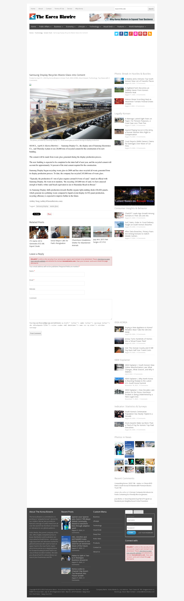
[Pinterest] (145, 34)
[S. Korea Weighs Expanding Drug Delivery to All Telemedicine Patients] (119, 468)
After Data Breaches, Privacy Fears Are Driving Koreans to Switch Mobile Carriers (139, 233)
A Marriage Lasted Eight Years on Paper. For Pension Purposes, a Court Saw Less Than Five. (138, 120)
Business (57, 26)
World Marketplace (136, 26)
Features (120, 26)
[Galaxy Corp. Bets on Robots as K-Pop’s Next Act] (139, 462)
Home (33, 9)
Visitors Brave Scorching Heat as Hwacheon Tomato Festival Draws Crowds (139, 101)
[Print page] (70, 85)
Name (32, 271)
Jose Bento (118, 499)
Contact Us (97, 547)
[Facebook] (121, 34)
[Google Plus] (131, 34)
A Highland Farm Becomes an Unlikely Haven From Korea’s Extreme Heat (137, 90)
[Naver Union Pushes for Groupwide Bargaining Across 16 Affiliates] (139, 469)
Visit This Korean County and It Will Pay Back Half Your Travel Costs (139, 349)
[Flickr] (136, 34)
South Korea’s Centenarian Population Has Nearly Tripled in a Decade (139, 413)
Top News (101, 78)
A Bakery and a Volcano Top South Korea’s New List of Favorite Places (139, 80)
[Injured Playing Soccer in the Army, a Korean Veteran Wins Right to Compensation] (119, 131)
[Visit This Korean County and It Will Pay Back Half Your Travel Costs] (119, 350)
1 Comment (143, 399)
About (40, 9)
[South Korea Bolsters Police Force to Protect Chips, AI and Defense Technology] (150, 469)
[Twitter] (117, 34)
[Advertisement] (70, 53)
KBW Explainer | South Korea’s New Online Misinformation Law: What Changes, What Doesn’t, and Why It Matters (139, 368)
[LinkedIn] (126, 34)
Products (96, 543)
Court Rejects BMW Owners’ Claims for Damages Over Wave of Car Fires (139, 143)
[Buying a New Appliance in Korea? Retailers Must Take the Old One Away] (119, 329)
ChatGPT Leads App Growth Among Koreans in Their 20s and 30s (139, 214)
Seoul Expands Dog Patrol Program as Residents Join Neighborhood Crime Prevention (133, 500)
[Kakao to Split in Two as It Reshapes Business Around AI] (139, 444)
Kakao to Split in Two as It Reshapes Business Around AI (80, 557)
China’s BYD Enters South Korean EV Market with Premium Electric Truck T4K (133, 485)
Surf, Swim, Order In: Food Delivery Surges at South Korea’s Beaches (139, 223)
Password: (130, 524)
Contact (48, 9)
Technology (94, 26)
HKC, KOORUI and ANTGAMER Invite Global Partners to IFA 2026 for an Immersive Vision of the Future (81, 541)
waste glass (54, 206)
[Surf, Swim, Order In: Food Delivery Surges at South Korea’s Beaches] (119, 224)
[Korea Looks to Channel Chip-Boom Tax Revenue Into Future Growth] (150, 444)
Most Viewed (83, 78)
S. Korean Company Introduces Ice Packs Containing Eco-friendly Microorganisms (134, 493)
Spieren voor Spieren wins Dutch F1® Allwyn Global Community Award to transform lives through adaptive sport (81, 522)
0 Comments (141, 83)
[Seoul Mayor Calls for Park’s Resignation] (60, 232)
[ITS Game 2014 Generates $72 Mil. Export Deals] (38, 232)
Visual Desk (108, 26)
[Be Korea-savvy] (52, 16)
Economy (70, 26)
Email (31, 280)
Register (138, 512)
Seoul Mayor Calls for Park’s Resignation (59, 241)
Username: (130, 516)
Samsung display (42, 206)
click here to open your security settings (139, 552)
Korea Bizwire (54, 78)
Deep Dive (97, 534)
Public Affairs (44, 26)
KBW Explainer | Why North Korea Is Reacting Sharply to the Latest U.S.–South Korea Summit (139, 380)
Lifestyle (81, 26)
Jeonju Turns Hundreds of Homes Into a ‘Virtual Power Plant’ (138, 340)
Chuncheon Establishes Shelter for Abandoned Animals (81, 243)
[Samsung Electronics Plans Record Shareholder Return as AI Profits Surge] (129, 462)
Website (32, 289)
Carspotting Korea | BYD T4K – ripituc (128, 483)
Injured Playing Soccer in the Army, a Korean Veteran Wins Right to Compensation (139, 132)
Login (129, 512)
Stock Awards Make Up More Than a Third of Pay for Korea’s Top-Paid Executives (139, 425)
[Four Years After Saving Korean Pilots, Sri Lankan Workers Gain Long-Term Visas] (119, 462)
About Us (96, 552)
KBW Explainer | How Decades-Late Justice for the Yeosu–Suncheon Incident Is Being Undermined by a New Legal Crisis (139, 393)
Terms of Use (59, 9)
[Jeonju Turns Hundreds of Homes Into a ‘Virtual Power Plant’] (119, 341)
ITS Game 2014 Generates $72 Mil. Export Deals (37, 243)
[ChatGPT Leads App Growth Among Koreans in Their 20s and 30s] (119, 215)
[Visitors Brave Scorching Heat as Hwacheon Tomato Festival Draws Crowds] (119, 101)
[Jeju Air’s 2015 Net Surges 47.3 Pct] (102, 231)
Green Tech (48, 33)
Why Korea (79, 9)
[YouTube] (140, 34)
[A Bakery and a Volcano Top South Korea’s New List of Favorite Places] (119, 81)
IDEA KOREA (74, 78)
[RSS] (150, 34)
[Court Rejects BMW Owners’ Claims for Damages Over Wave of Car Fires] (119, 142)
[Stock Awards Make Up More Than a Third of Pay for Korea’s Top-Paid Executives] (119, 424)
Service (69, 9)
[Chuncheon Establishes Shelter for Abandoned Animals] (81, 232)
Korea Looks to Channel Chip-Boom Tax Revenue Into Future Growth (80, 572)
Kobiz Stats (97, 539)
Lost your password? (145, 533)
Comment (32, 298)
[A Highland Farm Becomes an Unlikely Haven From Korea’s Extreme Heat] (119, 89)
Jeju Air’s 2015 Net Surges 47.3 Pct (100, 240)
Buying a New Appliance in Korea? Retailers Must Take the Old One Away (139, 329)
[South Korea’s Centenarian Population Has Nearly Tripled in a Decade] (119, 414)
